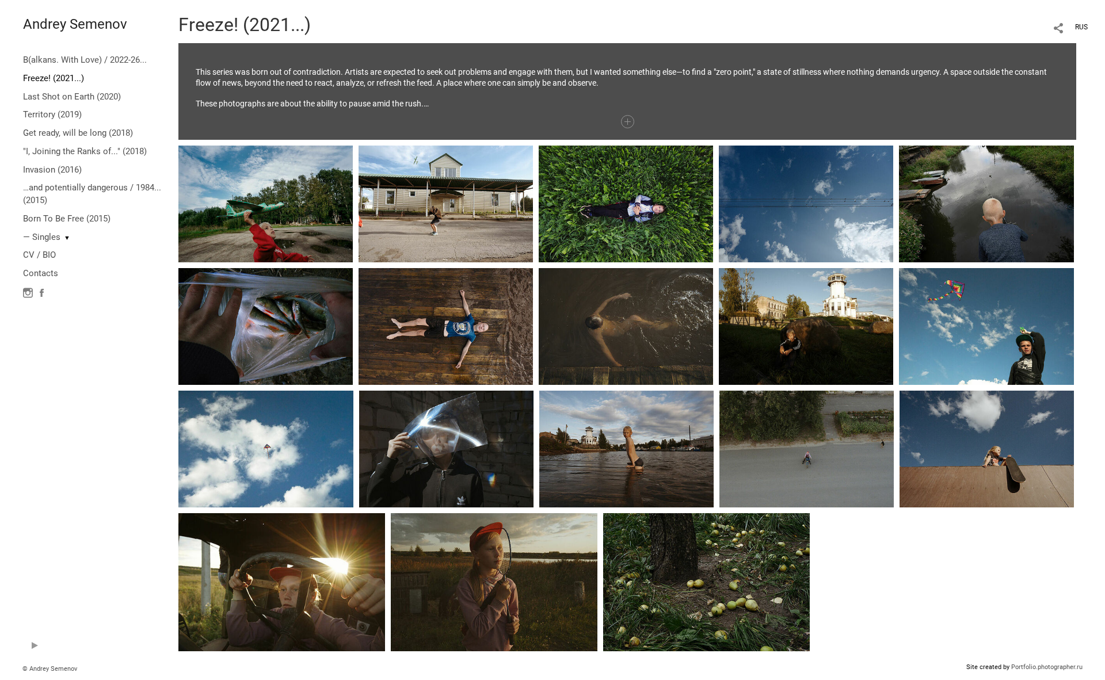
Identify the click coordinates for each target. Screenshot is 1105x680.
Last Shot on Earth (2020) (72, 96)
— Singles (41, 237)
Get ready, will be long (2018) (78, 133)
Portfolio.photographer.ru (1047, 667)
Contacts (40, 273)
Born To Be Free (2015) (66, 218)
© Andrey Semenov (49, 669)
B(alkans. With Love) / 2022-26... (85, 60)
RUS (1081, 27)
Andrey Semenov (75, 24)
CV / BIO (39, 255)
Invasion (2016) (52, 170)
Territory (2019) (52, 114)
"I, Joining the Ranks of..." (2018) (85, 151)
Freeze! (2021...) (53, 78)
